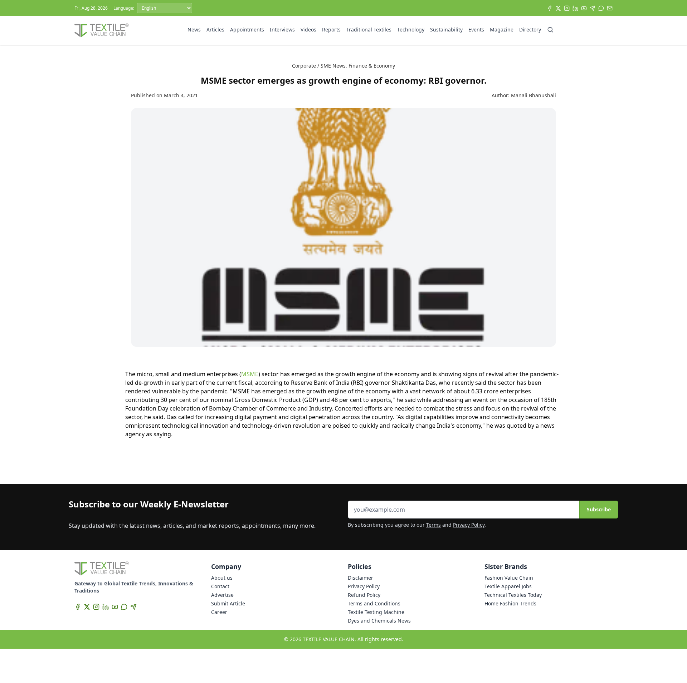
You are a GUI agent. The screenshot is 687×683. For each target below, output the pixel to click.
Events (476, 29)
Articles (215, 29)
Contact (220, 586)
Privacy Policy (468, 524)
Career (219, 612)
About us (222, 577)
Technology (410, 29)
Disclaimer (360, 577)
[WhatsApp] (601, 8)
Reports (331, 29)
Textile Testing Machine (376, 612)
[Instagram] (567, 8)
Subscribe (599, 509)
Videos (308, 29)
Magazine (501, 29)
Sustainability (446, 29)
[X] (558, 8)
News (194, 29)
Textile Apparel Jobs (508, 586)
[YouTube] (584, 8)
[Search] (550, 29)
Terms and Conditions (374, 603)
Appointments (247, 29)
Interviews (282, 29)
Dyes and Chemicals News (379, 620)
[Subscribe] (610, 8)
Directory (530, 29)
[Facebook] (549, 8)
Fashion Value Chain (508, 577)
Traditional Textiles (368, 29)
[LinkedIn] (575, 8)
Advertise (222, 594)
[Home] (101, 30)
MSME (249, 374)
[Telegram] (592, 8)
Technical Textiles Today (513, 594)
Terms (433, 524)
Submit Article (228, 603)
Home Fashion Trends (510, 603)
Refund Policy (364, 594)
